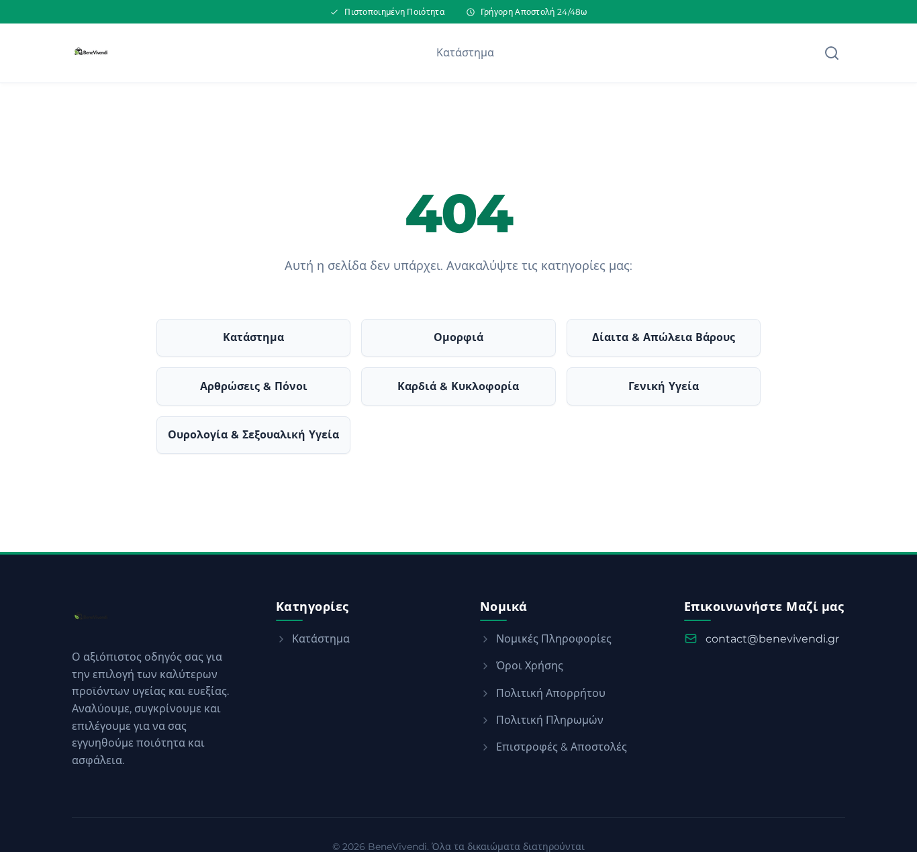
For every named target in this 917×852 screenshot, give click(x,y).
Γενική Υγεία (663, 386)
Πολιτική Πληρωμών (550, 720)
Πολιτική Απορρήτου (551, 693)
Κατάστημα (465, 52)
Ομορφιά (458, 337)
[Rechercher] (831, 53)
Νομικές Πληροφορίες (554, 638)
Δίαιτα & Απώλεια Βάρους (663, 337)
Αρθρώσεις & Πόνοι (253, 386)
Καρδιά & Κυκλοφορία (458, 386)
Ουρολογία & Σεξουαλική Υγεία (253, 434)
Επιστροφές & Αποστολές (561, 747)
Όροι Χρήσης (529, 665)
